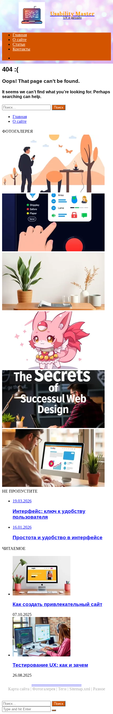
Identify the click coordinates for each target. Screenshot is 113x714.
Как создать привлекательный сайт (57, 604)
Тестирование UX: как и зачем (50, 665)
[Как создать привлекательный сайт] (62, 576)
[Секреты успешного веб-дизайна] (56, 399)
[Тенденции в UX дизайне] (56, 164)
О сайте (20, 39)
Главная (20, 35)
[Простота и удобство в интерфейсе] (56, 281)
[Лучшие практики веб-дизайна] (56, 340)
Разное (99, 689)
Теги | (63, 689)
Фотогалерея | (45, 689)
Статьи (19, 44)
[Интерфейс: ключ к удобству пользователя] (56, 222)
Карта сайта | (20, 689)
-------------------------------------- (56, 684)
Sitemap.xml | (81, 689)
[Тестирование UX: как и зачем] (62, 637)
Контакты (21, 49)
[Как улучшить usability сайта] (56, 458)
